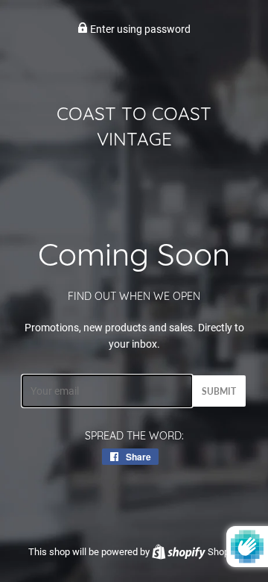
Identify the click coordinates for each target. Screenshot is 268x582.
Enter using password (139, 29)
